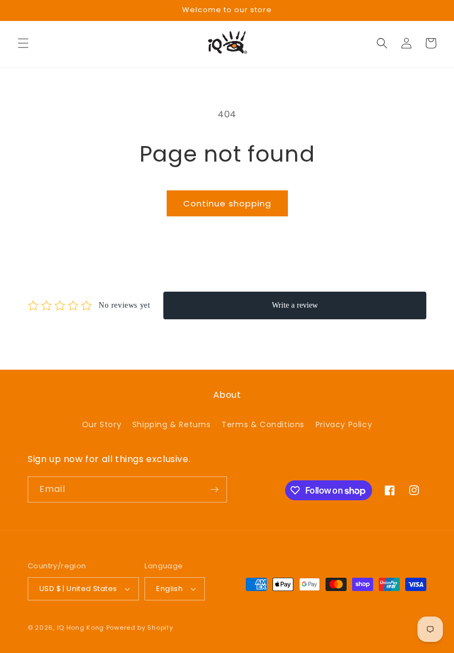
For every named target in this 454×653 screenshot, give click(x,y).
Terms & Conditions (263, 424)
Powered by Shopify (139, 627)
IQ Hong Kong (80, 627)
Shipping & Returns (171, 424)
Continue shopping (227, 203)
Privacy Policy (344, 424)
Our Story (101, 424)
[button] (23, 43)
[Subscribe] (214, 489)
